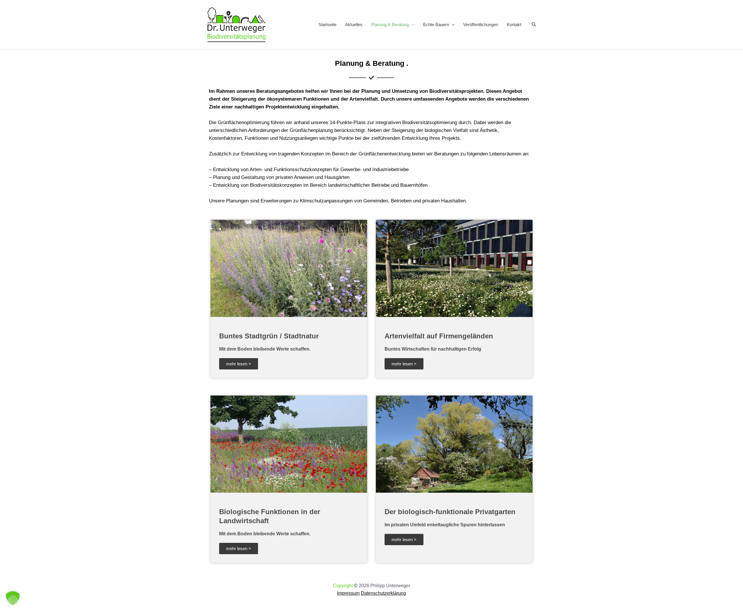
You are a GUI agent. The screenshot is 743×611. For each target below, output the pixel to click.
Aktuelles (354, 24)
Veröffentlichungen (480, 24)
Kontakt (514, 24)
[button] (411, 24)
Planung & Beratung (390, 24)
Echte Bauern (436, 24)
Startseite (327, 24)
